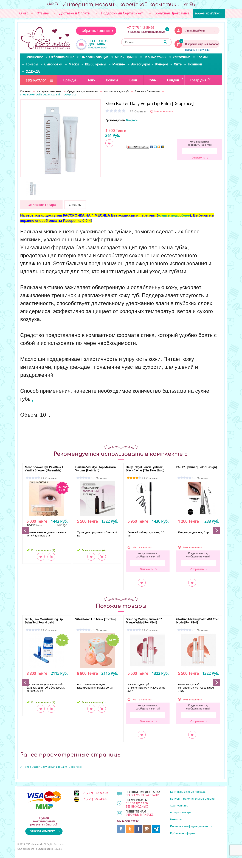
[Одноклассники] (159, 147)
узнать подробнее (174, 215)
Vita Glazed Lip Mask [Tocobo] (95, 619)
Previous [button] (25, 530)
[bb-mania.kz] (45, 38)
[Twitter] (155, 147)
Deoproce (131, 120)
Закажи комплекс (207, 13)
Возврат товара (180, 812)
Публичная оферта (182, 833)
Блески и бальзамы (147, 91)
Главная (25, 91)
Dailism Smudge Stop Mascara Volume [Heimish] (95, 468)
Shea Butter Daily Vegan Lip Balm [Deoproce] (53, 766)
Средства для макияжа (82, 91)
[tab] (41, 204)
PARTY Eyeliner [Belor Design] (196, 467)
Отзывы (51, 478)
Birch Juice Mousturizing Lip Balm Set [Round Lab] (44, 621)
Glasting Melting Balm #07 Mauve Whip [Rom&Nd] (144, 621)
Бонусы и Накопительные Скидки (192, 798)
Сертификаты (179, 805)
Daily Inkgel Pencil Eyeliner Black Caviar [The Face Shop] (145, 468)
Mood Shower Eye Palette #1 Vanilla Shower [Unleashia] (44, 468)
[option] (60, 139)
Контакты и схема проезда (188, 791)
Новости (176, 819)
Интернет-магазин (48, 91)
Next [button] (216, 530)
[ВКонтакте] (151, 147)
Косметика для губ (116, 91)
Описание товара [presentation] (42, 205)
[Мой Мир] (163, 147)
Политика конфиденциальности (191, 826)
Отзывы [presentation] (75, 205)
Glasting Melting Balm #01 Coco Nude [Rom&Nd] (197, 621)
